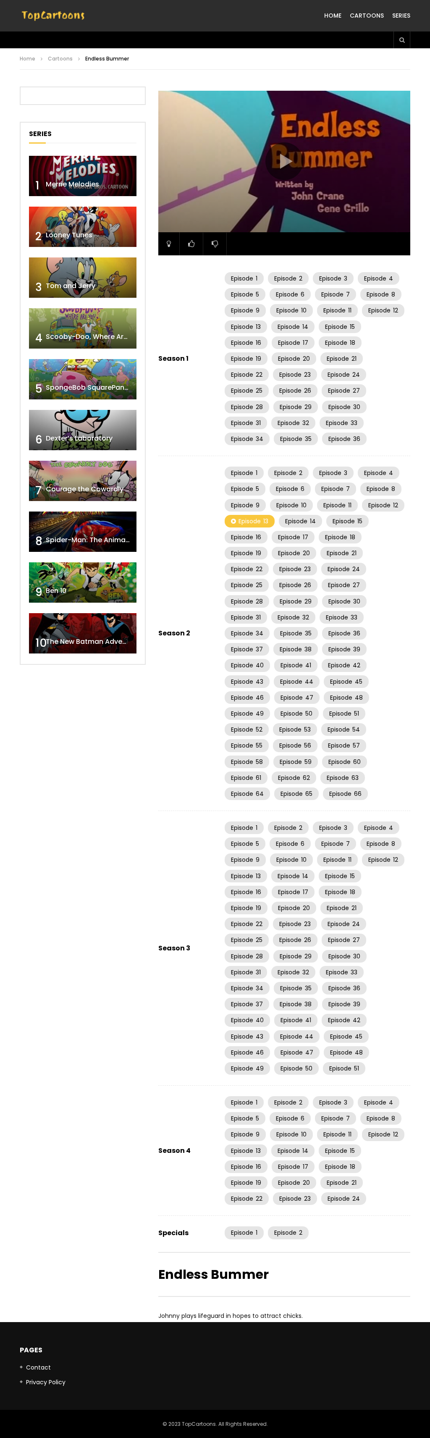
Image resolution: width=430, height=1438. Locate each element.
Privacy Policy (46, 1382)
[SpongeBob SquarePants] (82, 379)
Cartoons (367, 15)
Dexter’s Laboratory (79, 438)
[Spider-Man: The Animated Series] (82, 532)
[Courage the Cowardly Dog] (82, 481)
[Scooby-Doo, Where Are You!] (82, 328)
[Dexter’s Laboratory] (82, 430)
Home (332, 15)
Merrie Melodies (72, 184)
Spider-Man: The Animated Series (103, 540)
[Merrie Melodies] (82, 176)
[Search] (401, 39)
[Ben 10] (82, 582)
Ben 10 (56, 591)
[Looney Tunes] (82, 227)
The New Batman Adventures (95, 641)
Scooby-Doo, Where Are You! (95, 336)
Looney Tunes (69, 235)
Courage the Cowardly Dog (92, 489)
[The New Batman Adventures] (82, 633)
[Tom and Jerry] (82, 277)
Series (401, 15)
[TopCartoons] (53, 16)
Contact (38, 1367)
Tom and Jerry (70, 286)
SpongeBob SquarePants (88, 387)
